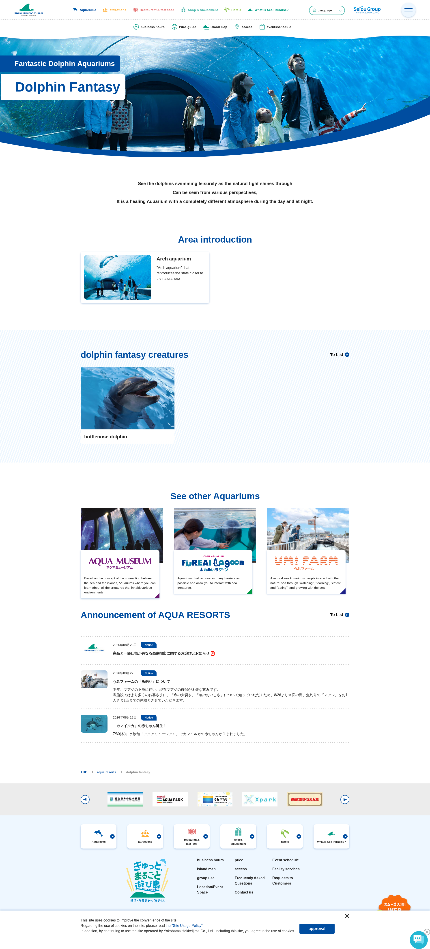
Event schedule (285, 860)
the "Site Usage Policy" (184, 926)
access (241, 869)
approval (317, 928)
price (239, 860)
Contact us (244, 892)
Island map (206, 869)
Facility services (286, 869)
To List (336, 354)
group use (206, 878)
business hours (210, 860)
